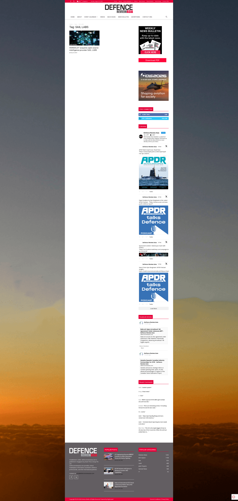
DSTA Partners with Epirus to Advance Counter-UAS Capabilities (123, 470)
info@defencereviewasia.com (85, 473)
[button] (166, 17)
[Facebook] (70, 1)
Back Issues (142, 1)
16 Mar (160, 146)
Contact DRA (166, 1)
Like (166, 114)
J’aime (143, 397)
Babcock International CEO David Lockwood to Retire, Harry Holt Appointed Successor (124, 484)
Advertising (158, 1)
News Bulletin (150, 1)
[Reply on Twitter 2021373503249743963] (140, 259)
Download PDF (152, 60)
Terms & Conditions (155, 499)
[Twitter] (73, 1)
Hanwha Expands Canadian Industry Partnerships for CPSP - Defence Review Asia (152, 362)
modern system (146, 429)
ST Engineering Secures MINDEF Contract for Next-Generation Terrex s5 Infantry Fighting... (124, 456)
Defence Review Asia (150, 147)
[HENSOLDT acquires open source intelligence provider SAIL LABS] (84, 38)
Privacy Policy (165, 499)
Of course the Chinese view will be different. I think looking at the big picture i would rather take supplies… (153, 423)
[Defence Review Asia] (119, 9)
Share (142, 348)
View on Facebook (144, 346)
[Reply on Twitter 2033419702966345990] (140, 191)
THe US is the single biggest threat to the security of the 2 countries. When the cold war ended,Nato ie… (153, 415)
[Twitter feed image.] (153, 172)
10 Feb (160, 242)
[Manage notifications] (233, 496)
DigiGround (110, 499)
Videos (136, 1)
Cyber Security (73, 44)
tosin (140, 401)
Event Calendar (127, 1)
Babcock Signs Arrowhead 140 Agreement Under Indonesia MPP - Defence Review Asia (152, 331)
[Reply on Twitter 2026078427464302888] (140, 237)
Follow (164, 118)
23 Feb (160, 197)
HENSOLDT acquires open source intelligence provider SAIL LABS (83, 49)
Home (115, 1)
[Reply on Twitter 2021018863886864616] (140, 304)
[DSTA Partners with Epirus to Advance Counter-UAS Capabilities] (108, 471)
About (120, 1)
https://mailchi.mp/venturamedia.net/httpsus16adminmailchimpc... (158, 271)
